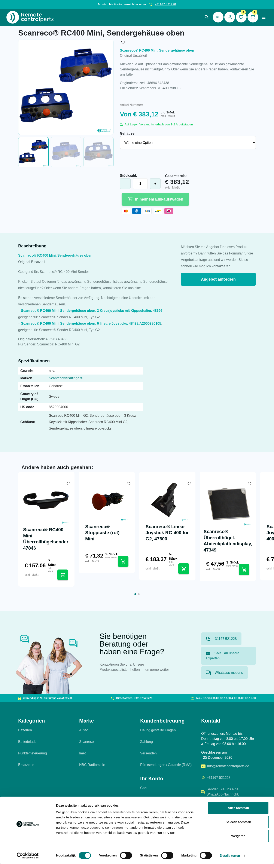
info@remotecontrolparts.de (228, 766)
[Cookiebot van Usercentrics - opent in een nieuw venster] (27, 855)
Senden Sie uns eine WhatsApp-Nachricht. (223, 791)
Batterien (25, 730)
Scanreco (86, 742)
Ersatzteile (26, 765)
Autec (83, 730)
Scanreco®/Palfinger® (66, 378)
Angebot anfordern (218, 279)
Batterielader (28, 742)
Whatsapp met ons (228, 672)
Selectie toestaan (238, 822)
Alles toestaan (238, 808)
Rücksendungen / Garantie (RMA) (166, 765)
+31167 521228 (165, 4)
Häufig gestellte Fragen (158, 730)
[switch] (126, 855)
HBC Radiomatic (92, 765)
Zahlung (146, 742)
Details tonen (230, 855)
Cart (143, 788)
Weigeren (238, 836)
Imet (82, 753)
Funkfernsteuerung (32, 753)
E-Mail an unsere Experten (222, 655)
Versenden (148, 753)
